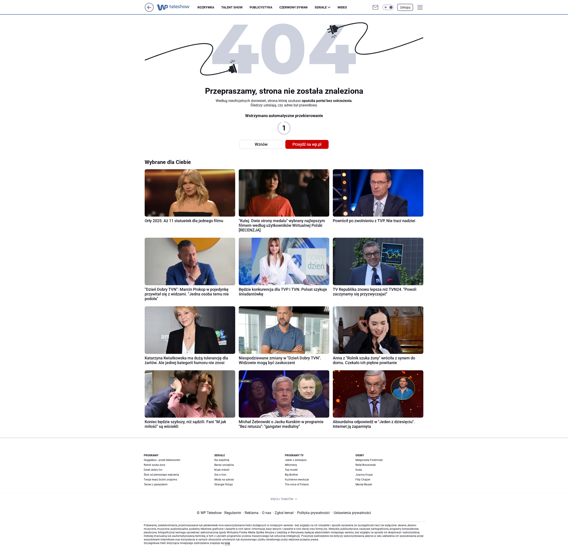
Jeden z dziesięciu (296, 460)
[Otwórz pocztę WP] (375, 7)
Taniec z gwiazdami (156, 484)
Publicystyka (261, 7)
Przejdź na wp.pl (306, 144)
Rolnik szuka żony (154, 464)
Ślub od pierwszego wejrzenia (161, 474)
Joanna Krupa (364, 474)
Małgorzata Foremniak (369, 460)
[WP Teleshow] (177, 7)
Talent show (232, 7)
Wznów (261, 144)
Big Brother (291, 474)
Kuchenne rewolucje (297, 479)
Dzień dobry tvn (153, 469)
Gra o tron (220, 474)
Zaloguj (405, 7)
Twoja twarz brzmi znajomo (160, 479)
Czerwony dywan (293, 7)
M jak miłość (221, 469)
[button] (388, 7)
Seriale (321, 7)
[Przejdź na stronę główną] (149, 10)
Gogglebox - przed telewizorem (162, 460)
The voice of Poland (297, 484)
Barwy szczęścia (224, 464)
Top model (291, 469)
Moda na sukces (224, 479)
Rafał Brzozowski (365, 464)
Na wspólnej (221, 460)
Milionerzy (291, 464)
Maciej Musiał (363, 484)
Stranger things (223, 484)
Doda (358, 469)
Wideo (342, 7)
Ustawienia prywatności (351, 513)
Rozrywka (205, 7)
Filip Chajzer (362, 479)
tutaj (227, 543)
